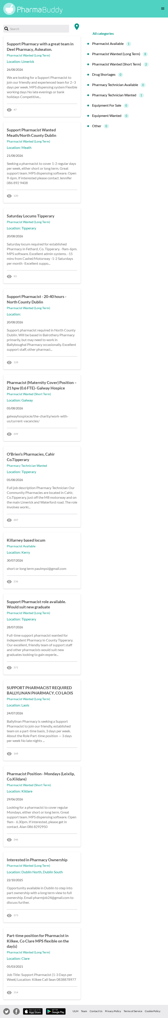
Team (84, 1011)
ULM (75, 1011)
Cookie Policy (152, 1011)
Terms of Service (133, 1011)
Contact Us (96, 1011)
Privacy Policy (113, 1011)
